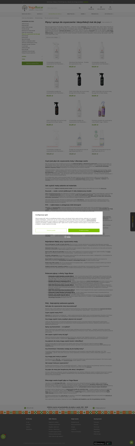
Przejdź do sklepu (84, 230)
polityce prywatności (91, 219)
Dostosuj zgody (51, 230)
